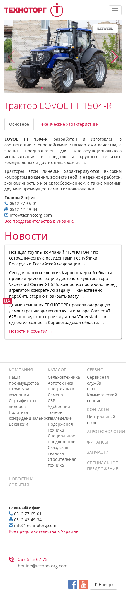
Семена (55, 395)
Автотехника (60, 383)
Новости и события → (31, 331)
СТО (91, 389)
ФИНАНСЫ (97, 442)
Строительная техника (62, 462)
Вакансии (18, 424)
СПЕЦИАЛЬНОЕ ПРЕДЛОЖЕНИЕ (102, 465)
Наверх (105, 584)
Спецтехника (61, 389)
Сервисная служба (98, 380)
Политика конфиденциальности (31, 415)
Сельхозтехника (64, 377)
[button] (115, 56)
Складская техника (58, 450)
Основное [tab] (19, 124)
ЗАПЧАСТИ (98, 452)
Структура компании (19, 392)
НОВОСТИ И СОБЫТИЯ (21, 481)
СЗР (51, 400)
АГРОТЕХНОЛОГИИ (106, 431)
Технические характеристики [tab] (69, 124)
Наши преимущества (24, 380)
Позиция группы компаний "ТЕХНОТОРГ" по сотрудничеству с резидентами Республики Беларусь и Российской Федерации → (53, 258)
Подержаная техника (60, 427)
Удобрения (59, 406)
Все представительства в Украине (39, 221)
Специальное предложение (61, 438)
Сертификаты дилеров (22, 403)
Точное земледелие (60, 415)
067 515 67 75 (33, 559)
